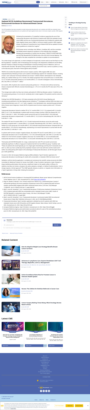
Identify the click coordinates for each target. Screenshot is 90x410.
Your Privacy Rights (45, 373)
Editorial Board (45, 357)
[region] (45, 406)
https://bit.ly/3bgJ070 (40, 179)
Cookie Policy (13, 408)
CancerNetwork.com (45, 360)
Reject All (70, 405)
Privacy (45, 368)
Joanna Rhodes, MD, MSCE (44, 265)
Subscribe (56, 225)
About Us (45, 356)
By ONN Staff (26, 251)
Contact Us (45, 359)
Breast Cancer (5, 233)
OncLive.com (45, 364)
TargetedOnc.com (45, 365)
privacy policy (28, 227)
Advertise (45, 367)
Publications (61, 2)
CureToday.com (45, 362)
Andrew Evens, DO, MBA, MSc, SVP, (30, 265)
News (42, 2)
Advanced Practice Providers (16, 233)
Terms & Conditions (45, 370)
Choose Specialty (43, 5)
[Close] (87, 405)
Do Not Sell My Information (45, 371)
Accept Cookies (79, 405)
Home (36, 399)
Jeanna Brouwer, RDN (27, 291)
